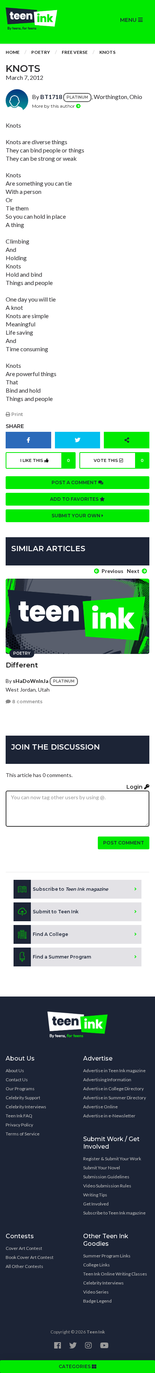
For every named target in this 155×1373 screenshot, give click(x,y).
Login (135, 786)
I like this (45, 460)
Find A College (50, 934)
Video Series (96, 1292)
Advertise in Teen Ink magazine (114, 1070)
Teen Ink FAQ (19, 1116)
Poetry (40, 52)
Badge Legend (97, 1301)
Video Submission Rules (107, 1186)
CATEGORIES (75, 1366)
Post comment (123, 843)
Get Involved (96, 1204)
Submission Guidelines (106, 1176)
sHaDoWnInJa (31, 681)
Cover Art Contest (24, 1248)
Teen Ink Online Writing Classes (115, 1274)
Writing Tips (95, 1195)
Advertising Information (107, 1079)
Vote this (119, 460)
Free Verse (75, 52)
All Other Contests (24, 1266)
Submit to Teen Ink (56, 911)
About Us (15, 1070)
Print (16, 414)
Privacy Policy (19, 1125)
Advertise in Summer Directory (114, 1097)
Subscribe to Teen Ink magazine (114, 1213)
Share (15, 426)
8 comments (27, 701)
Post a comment (75, 482)
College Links (96, 1265)
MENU (129, 20)
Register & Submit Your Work (112, 1158)
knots (107, 52)
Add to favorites (75, 499)
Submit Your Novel (101, 1167)
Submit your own (77, 515)
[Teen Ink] (39, 19)
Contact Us (17, 1079)
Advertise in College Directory (113, 1088)
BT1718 (51, 96)
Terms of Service (23, 1134)
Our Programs (20, 1088)
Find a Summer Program (62, 957)
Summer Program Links (107, 1256)
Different (22, 665)
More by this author (54, 106)
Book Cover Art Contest (29, 1257)
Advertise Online (100, 1106)
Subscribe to (70, 889)
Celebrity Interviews (26, 1106)
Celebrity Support (23, 1097)
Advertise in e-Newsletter (109, 1116)
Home (13, 52)
